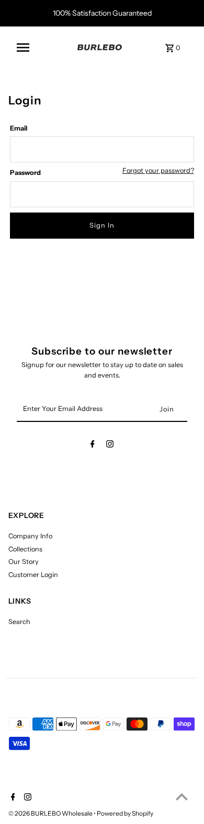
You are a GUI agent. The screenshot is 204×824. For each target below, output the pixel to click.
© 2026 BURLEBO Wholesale (51, 813)
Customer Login (33, 575)
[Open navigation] (41, 47)
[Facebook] (92, 445)
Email (18, 128)
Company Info (30, 536)
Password (25, 172)
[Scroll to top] (182, 796)
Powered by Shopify (125, 813)
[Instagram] (110, 445)
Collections (25, 549)
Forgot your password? (158, 171)
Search (19, 622)
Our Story (23, 562)
